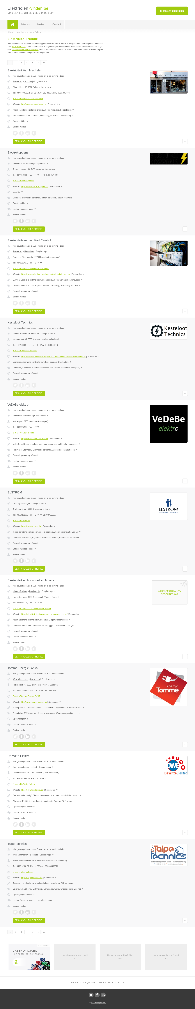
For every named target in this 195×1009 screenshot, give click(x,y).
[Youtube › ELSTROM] (34, 560)
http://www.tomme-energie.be (34, 702)
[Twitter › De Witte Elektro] (15, 824)
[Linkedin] (103, 995)
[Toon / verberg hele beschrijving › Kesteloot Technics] (60, 362)
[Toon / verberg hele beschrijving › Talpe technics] (60, 883)
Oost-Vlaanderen (20, 767)
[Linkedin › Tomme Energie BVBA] (27, 736)
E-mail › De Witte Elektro (24, 784)
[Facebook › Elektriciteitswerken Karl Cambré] (21, 303)
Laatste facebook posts (24, 209)
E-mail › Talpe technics (23, 872)
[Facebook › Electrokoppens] (21, 221)
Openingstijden (20, 121)
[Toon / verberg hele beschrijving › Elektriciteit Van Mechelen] (60, 109)
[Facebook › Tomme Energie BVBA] (21, 736)
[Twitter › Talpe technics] (15, 912)
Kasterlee (28, 164)
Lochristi (33, 767)
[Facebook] (97, 995)
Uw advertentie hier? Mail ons (75, 956)
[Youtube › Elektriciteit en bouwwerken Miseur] (34, 648)
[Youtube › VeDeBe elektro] (34, 473)
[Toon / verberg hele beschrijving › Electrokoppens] (60, 192)
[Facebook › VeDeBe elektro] (21, 473)
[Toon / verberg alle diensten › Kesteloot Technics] (60, 367)
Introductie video (46, 900)
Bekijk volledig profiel (29, 141)
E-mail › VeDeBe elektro (23, 433)
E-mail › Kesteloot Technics (25, 351)
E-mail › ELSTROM (21, 521)
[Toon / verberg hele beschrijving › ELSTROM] (60, 532)
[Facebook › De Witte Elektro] (21, 824)
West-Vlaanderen (20, 679)
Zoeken (41, 24)
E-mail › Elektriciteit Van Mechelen (28, 98)
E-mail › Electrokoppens (23, 181)
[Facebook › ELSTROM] (21, 560)
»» (44, 63)
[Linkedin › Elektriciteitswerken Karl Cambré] (27, 303)
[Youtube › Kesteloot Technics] (34, 385)
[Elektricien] (12, 24)
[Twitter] (91, 995)
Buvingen (26, 503)
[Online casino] (31, 958)
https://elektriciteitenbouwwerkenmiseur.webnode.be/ (44, 614)
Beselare (34, 855)
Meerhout (28, 416)
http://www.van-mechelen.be (33, 104)
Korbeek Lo (34, 333)
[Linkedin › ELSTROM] (27, 560)
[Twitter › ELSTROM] (15, 560)
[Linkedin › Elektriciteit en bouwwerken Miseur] (27, 648)
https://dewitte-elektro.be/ (32, 790)
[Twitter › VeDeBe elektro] (15, 473)
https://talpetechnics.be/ (32, 877)
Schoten (28, 81)
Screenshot (54, 104)
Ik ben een (172, 11)
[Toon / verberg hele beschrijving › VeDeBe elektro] (60, 444)
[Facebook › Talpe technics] (21, 912)
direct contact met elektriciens (25, 49)
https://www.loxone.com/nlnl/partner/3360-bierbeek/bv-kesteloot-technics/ (53, 356)
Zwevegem (35, 679)
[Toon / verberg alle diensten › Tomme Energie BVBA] (60, 713)
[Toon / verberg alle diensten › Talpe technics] (60, 889)
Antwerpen (17, 81)
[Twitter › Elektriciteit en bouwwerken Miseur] (15, 648)
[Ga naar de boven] (185, 141)
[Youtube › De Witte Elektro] (34, 824)
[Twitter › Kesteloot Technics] (15, 385)
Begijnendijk (34, 591)
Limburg (16, 503)
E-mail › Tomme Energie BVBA (26, 696)
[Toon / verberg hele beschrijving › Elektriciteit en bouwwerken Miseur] (60, 619)
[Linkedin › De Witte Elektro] (27, 824)
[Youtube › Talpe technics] (34, 912)
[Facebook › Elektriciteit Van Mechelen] (21, 133)
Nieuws (25, 24)
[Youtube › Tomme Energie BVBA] (34, 736)
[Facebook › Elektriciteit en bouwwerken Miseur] (21, 648)
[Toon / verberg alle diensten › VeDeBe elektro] (60, 449)
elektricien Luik (19, 46)
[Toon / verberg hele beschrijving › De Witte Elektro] (60, 795)
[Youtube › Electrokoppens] (34, 221)
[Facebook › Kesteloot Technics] (21, 385)
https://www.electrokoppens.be (34, 186)
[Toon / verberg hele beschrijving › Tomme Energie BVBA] (60, 707)
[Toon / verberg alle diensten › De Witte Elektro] (60, 801)
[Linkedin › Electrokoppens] (27, 221)
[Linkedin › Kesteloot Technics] (27, 385)
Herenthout (29, 251)
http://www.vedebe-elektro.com (34, 438)
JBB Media (95, 1003)
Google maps (40, 81)
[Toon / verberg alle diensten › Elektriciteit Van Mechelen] (60, 115)
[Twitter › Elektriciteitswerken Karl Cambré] (15, 303)
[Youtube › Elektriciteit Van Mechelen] (34, 133)
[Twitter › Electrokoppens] (15, 221)
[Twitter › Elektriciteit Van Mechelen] (15, 133)
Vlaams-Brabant (20, 333)
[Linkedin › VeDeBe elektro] (27, 473)
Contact (56, 24)
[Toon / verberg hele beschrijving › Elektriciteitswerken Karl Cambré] (60, 279)
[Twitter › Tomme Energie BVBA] (15, 736)
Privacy (103, 1003)
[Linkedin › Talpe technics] (27, 912)
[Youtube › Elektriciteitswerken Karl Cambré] (34, 303)
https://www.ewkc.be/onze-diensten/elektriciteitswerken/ (45, 274)
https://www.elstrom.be (31, 526)
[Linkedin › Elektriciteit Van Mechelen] (27, 133)
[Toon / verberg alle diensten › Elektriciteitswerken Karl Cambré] (60, 285)
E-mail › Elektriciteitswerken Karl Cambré (31, 268)
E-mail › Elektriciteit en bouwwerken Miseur (32, 608)
